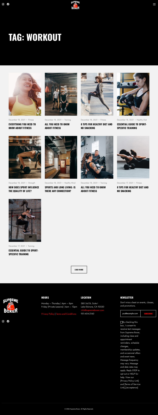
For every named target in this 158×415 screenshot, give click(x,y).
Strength (31, 182)
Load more (79, 269)
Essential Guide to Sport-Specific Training (132, 126)
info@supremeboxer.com (92, 310)
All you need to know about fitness (57, 126)
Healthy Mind (69, 182)
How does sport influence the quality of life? (24, 189)
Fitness (31, 119)
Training (67, 119)
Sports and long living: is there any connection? (60, 189)
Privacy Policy (47, 314)
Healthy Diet (142, 119)
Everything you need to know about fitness (22, 126)
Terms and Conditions (66, 314)
